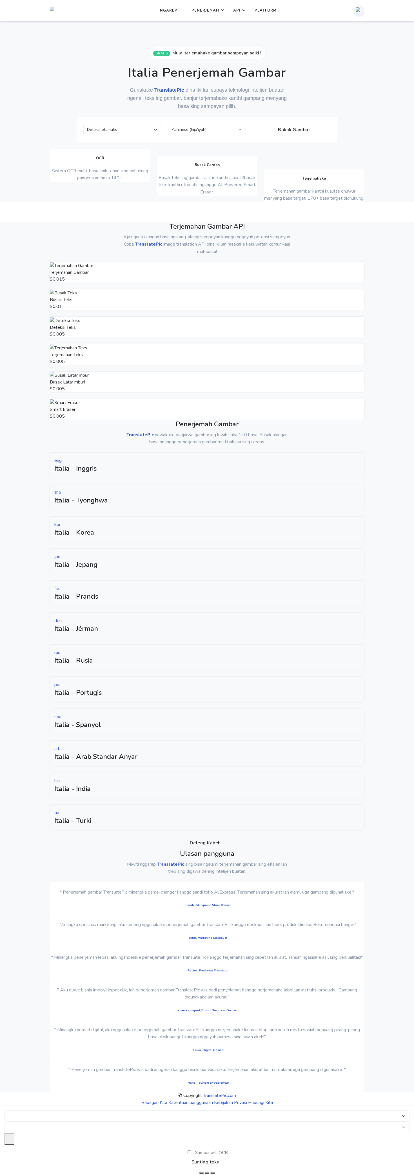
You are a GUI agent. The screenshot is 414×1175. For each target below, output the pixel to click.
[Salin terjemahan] (212, 1173)
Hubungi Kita (260, 1102)
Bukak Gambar (293, 130)
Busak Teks (61, 300)
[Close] (9, 1139)
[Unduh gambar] (201, 1173)
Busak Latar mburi (67, 382)
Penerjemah (205, 10)
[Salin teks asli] (207, 1173)
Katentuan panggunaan (190, 1102)
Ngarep (168, 10)
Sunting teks (205, 1162)
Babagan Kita (154, 1102)
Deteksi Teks (63, 327)
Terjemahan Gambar (69, 272)
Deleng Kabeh (205, 843)
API (237, 10)
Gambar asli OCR (211, 1153)
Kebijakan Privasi (230, 1102)
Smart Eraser (62, 409)
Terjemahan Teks (66, 355)
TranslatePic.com (219, 1095)
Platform (266, 10)
